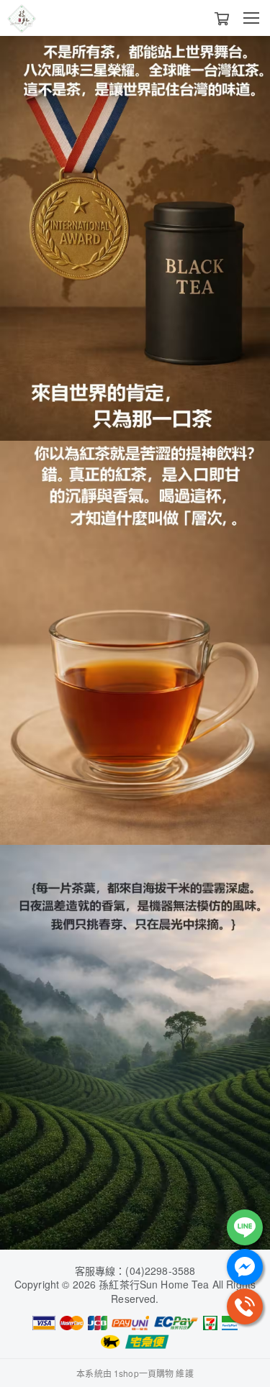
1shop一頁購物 (144, 1373)
